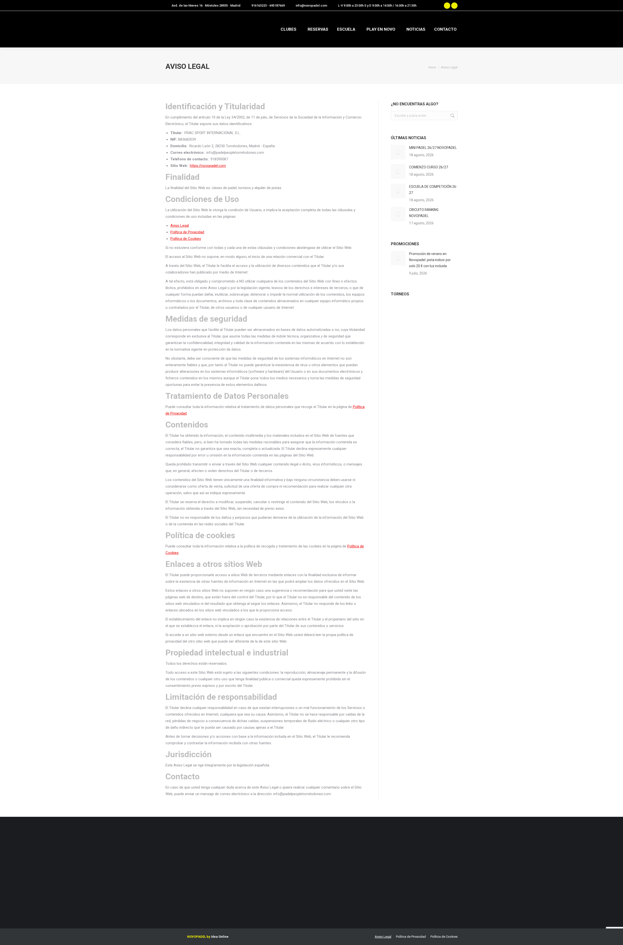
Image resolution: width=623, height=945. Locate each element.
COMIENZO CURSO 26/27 (428, 167)
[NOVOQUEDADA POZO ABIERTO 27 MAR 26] (400, 330)
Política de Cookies (185, 238)
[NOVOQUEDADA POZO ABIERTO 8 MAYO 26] (400, 311)
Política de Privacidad (187, 232)
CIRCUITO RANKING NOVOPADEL (424, 213)
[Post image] (398, 152)
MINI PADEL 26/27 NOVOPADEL (433, 148)
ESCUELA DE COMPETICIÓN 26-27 (433, 190)
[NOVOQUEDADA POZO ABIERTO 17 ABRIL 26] (437, 311)
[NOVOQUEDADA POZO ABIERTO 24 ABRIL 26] (419, 311)
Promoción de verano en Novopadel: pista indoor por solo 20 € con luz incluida (430, 260)
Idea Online (220, 936)
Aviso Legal (179, 225)
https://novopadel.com (208, 166)
